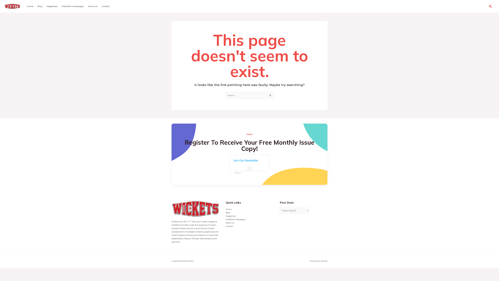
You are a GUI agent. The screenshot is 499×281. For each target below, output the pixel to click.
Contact (106, 6)
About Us (92, 6)
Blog (39, 6)
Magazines (52, 6)
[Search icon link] (490, 6)
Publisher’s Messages (73, 6)
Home (30, 6)
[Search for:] (249, 95)
